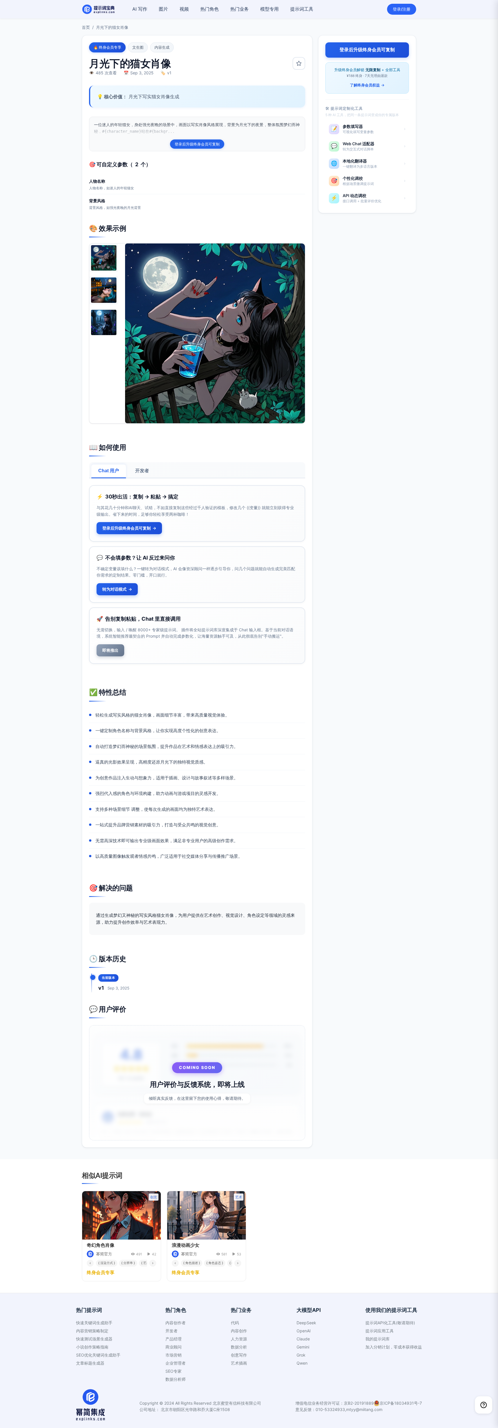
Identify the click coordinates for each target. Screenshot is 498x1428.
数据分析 (239, 1346)
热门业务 (239, 9)
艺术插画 (239, 1363)
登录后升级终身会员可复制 (197, 144)
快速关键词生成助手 (94, 1322)
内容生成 (161, 47)
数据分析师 (175, 1379)
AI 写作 (139, 9)
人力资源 (239, 1338)
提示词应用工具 (379, 1330)
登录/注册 (401, 9)
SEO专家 (173, 1371)
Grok (301, 1355)
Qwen (302, 1363)
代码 (235, 1322)
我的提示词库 (377, 1338)
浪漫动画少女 (185, 1245)
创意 (153, 1197)
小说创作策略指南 (92, 1346)
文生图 (138, 47)
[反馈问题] (483, 1405)
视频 (184, 9)
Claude (303, 1338)
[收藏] (299, 63)
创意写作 (239, 1355)
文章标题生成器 (90, 1363)
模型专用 (269, 9)
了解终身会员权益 (367, 85)
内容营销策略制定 (92, 1330)
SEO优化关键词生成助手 (98, 1355)
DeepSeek (306, 1322)
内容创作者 (175, 1322)
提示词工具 (301, 9)
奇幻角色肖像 (100, 1245)
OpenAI (304, 1330)
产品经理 (173, 1338)
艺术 (238, 1197)
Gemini (303, 1346)
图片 (163, 9)
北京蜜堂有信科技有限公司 (237, 1403)
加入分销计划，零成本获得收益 (393, 1346)
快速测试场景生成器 (94, 1338)
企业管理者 (175, 1363)
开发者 (142, 470)
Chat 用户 (108, 470)
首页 (86, 27)
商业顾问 (173, 1346)
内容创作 (239, 1330)
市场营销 (173, 1355)
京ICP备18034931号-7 (401, 1403)
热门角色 (209, 9)
